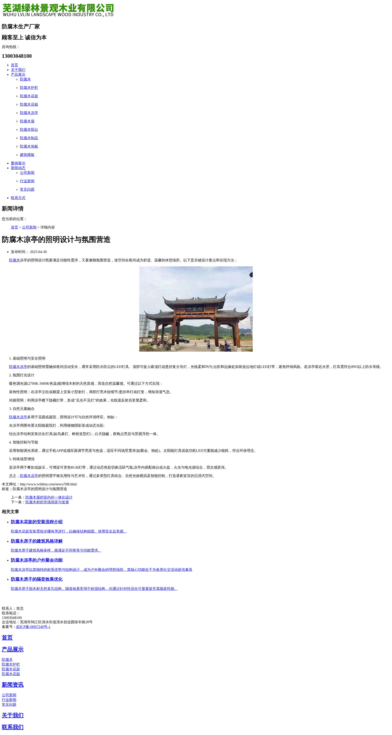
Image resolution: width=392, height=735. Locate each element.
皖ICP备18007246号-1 (33, 627)
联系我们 (13, 727)
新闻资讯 (13, 685)
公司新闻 (27, 173)
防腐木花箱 (29, 104)
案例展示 (18, 163)
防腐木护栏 (29, 88)
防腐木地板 (29, 146)
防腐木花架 (29, 96)
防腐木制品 (29, 138)
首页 (14, 65)
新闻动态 (18, 168)
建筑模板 (27, 155)
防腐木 (25, 79)
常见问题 (27, 189)
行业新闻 (27, 181)
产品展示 (18, 74)
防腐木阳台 (29, 129)
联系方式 (18, 198)
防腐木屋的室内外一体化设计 (49, 497)
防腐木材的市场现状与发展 (47, 502)
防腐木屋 (27, 121)
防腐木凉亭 (29, 113)
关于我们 (18, 70)
